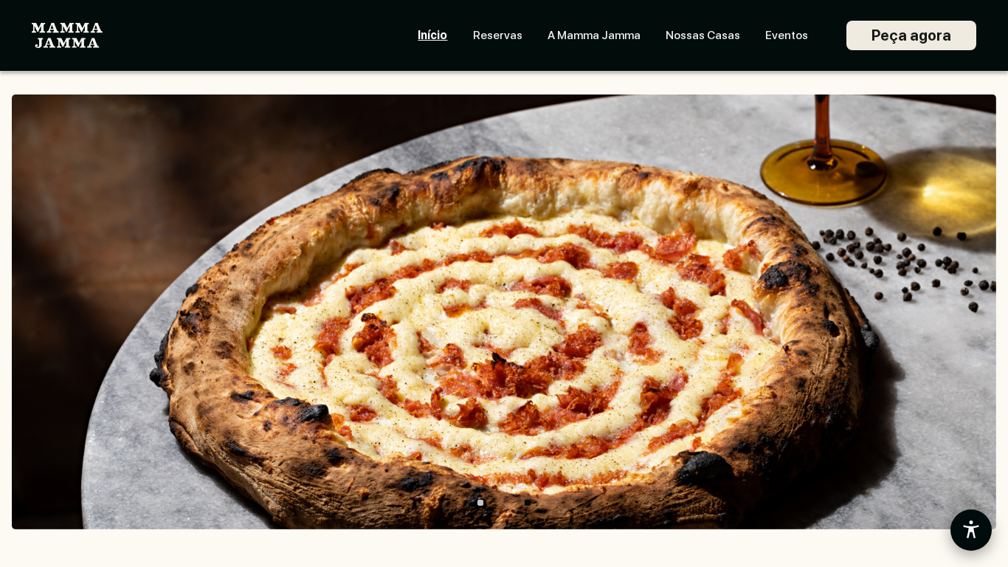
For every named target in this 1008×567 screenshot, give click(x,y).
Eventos (786, 35)
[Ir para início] (67, 36)
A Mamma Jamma (594, 35)
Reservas (497, 35)
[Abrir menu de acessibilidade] (971, 530)
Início (432, 35)
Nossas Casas (703, 35)
